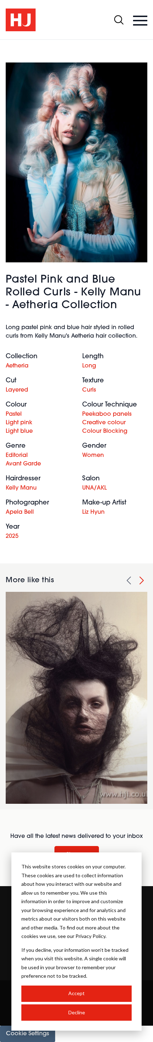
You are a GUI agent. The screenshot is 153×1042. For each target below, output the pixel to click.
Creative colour (104, 423)
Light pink (19, 423)
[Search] (119, 20)
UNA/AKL (94, 488)
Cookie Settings (27, 1034)
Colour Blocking (104, 431)
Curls (89, 390)
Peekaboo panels (107, 414)
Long (89, 366)
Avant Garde (23, 464)
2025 (12, 536)
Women (93, 455)
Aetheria (17, 366)
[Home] (21, 20)
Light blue (19, 431)
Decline (76, 1012)
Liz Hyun (93, 512)
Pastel (14, 414)
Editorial (17, 455)
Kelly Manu (21, 488)
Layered (17, 390)
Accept (76, 993)
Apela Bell (20, 512)
